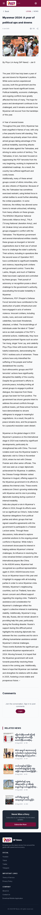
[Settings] (36, 3)
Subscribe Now (20, 824)
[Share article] (37, 29)
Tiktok (5, 860)
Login (20, 711)
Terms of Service (9, 877)
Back (7, 11)
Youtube (5, 857)
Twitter (5, 864)
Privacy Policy (7, 881)
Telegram (6, 868)
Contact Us (6, 894)
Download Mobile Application (13, 898)
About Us (6, 891)
